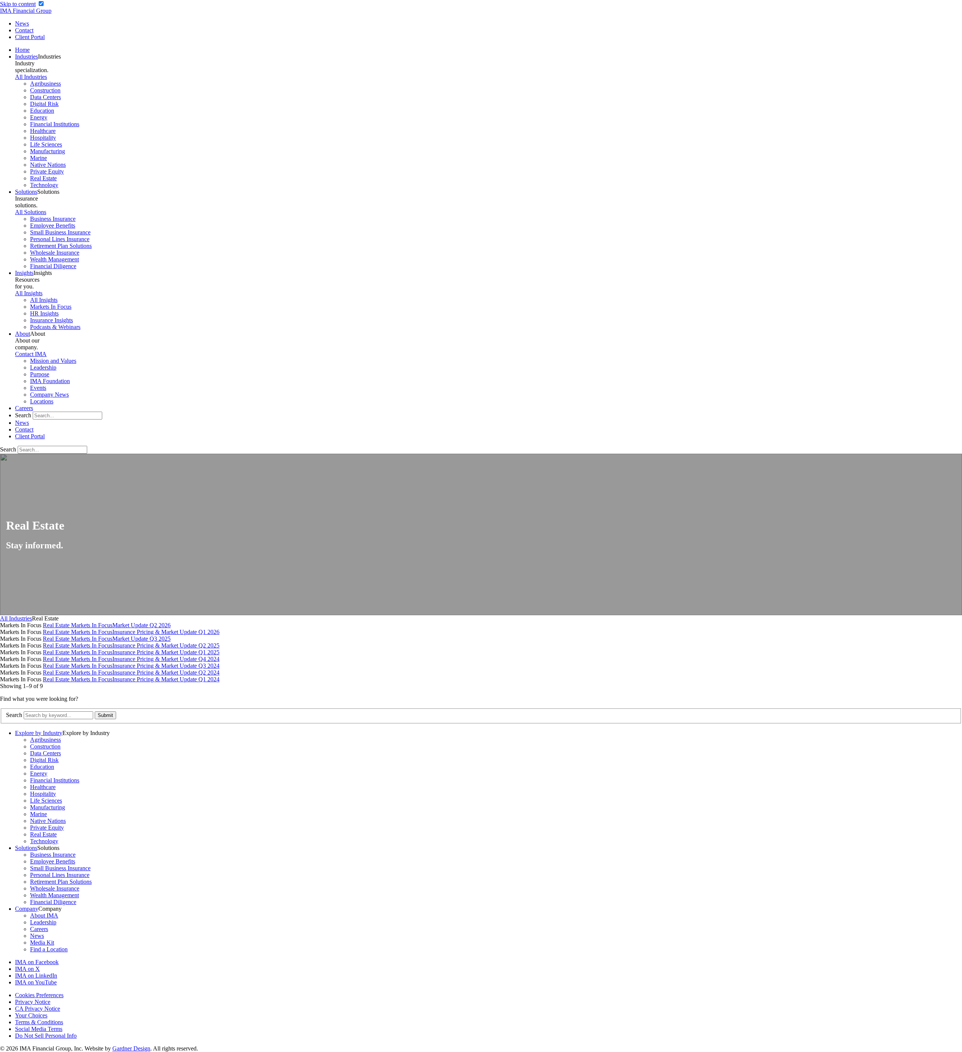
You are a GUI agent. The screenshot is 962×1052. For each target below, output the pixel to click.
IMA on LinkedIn (36, 975)
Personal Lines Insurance (59, 239)
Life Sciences (46, 144)
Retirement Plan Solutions (61, 246)
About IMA (44, 915)
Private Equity (47, 171)
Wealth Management (54, 259)
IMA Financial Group (25, 11)
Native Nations (48, 164)
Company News (49, 394)
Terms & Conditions (39, 1022)
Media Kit (42, 942)
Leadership (43, 367)
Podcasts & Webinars (55, 327)
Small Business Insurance (60, 232)
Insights (24, 273)
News (22, 23)
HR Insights (44, 313)
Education (42, 110)
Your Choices (31, 1015)
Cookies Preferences (39, 995)
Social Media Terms (38, 1029)
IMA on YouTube (36, 982)
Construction (45, 90)
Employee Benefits (52, 225)
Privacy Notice (32, 1002)
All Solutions (30, 212)
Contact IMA (31, 354)
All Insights (28, 293)
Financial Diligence (53, 266)
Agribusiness (45, 83)
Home (22, 50)
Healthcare (43, 131)
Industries (26, 56)
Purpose (39, 374)
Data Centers (45, 97)
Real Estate (43, 178)
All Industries (31, 77)
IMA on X (27, 969)
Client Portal (30, 37)
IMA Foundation (50, 381)
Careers (24, 408)
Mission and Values (53, 361)
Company (26, 909)
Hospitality (43, 137)
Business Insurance (53, 219)
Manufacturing (47, 151)
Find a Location (49, 949)
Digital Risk (44, 104)
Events (38, 388)
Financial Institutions (54, 124)
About (22, 334)
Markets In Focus (50, 306)
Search (23, 415)
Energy (38, 117)
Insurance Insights (51, 320)
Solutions (26, 192)
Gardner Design (131, 1048)
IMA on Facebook (37, 962)
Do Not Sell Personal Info (46, 1035)
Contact (24, 30)
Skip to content (18, 4)
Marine (38, 158)
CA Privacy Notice (37, 1008)
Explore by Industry (38, 733)
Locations (41, 401)
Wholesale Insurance (54, 252)
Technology (44, 185)
